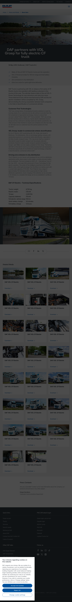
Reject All (17, 590)
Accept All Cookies (17, 585)
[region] (17, 579)
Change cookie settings (17, 595)
